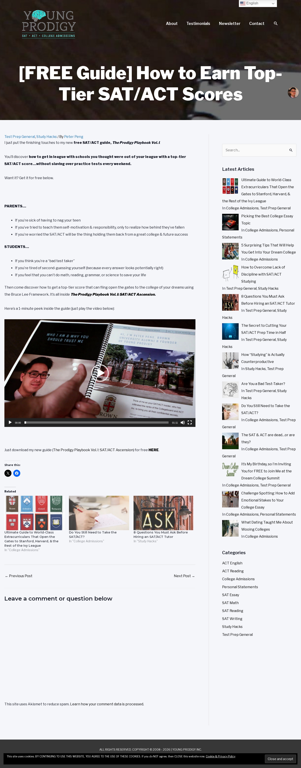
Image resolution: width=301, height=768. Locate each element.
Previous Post (18, 576)
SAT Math (230, 603)
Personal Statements (278, 514)
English (251, 3)
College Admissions (242, 208)
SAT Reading (232, 611)
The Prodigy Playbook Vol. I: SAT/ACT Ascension (113, 294)
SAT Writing (232, 619)
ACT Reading (233, 571)
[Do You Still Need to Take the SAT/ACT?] (99, 513)
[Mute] (182, 422)
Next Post (184, 576)
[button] (275, 24)
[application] (99, 373)
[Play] (10, 422)
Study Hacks (46, 137)
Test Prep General (19, 137)
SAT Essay (230, 595)
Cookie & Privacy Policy (220, 756)
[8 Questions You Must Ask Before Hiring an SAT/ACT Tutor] (164, 513)
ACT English (232, 563)
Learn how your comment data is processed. (107, 704)
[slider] (96, 422)
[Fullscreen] (190, 422)
